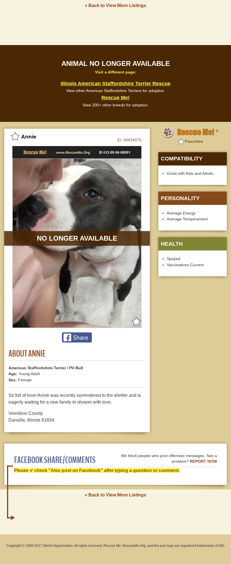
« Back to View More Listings (115, 5)
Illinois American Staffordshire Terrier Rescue (115, 83)
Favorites (194, 141)
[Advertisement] (115, 26)
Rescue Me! (115, 97)
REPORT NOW (203, 461)
